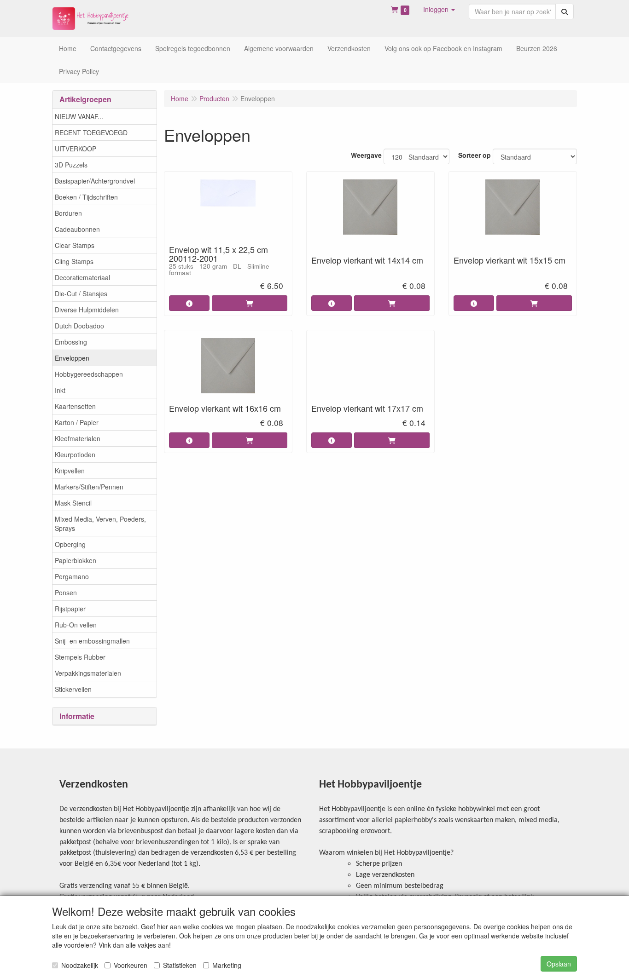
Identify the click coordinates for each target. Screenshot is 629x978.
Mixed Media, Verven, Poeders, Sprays (100, 523)
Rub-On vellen (76, 624)
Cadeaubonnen (77, 229)
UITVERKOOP (75, 148)
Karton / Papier (77, 422)
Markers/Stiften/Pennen (89, 486)
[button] (439, 9)
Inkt (60, 390)
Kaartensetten (75, 406)
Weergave (366, 155)
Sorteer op (474, 155)
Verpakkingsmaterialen (88, 673)
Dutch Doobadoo (79, 325)
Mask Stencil (73, 502)
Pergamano (72, 576)
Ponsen (66, 592)
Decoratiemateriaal (82, 277)
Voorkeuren (130, 965)
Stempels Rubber (80, 657)
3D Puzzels (71, 164)
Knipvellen (70, 470)
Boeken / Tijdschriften (86, 196)
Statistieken (180, 965)
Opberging (70, 544)
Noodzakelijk (79, 965)
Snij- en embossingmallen (92, 640)
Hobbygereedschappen (89, 374)
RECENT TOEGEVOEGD (91, 132)
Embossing (71, 341)
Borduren (68, 213)
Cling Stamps (74, 261)
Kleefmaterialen (77, 438)
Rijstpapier (70, 608)
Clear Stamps (74, 245)
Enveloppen (72, 357)
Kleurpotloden (75, 454)
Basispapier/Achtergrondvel (95, 180)
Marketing (226, 965)
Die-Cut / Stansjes (81, 293)
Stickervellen (73, 689)
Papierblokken (75, 560)
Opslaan (559, 963)
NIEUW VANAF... (79, 116)
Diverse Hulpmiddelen (87, 309)
